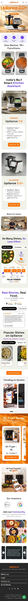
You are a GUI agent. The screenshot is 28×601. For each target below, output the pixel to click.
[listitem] (8, 63)
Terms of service (21, 596)
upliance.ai (12, 594)
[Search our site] (23, 2)
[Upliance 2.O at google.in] (18, 303)
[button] (25, 17)
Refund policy (7, 596)
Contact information (18, 598)
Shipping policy (10, 598)
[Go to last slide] (3, 320)
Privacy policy (14, 596)
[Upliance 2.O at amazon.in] (9, 303)
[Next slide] (24, 320)
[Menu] (1, 2)
